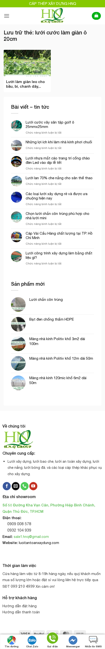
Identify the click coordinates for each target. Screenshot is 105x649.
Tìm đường (12, 646)
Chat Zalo (32, 646)
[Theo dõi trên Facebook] (7, 486)
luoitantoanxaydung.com (39, 543)
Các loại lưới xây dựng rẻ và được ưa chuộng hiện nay (56, 196)
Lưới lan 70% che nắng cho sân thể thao (59, 178)
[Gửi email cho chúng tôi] (16, 486)
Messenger (73, 646)
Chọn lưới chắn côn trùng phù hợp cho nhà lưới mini (57, 215)
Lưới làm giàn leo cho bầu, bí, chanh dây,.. (25, 84)
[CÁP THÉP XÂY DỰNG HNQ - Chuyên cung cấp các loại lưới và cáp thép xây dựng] (53, 15)
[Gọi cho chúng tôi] (25, 486)
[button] (7, 16)
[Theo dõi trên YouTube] (33, 486)
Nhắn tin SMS (93, 646)
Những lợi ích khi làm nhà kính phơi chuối (59, 142)
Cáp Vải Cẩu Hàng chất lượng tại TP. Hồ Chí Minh (59, 235)
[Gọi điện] (52, 639)
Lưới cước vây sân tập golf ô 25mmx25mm (50, 124)
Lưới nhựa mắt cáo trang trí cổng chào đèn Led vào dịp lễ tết (58, 160)
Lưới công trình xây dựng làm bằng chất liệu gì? (59, 255)
